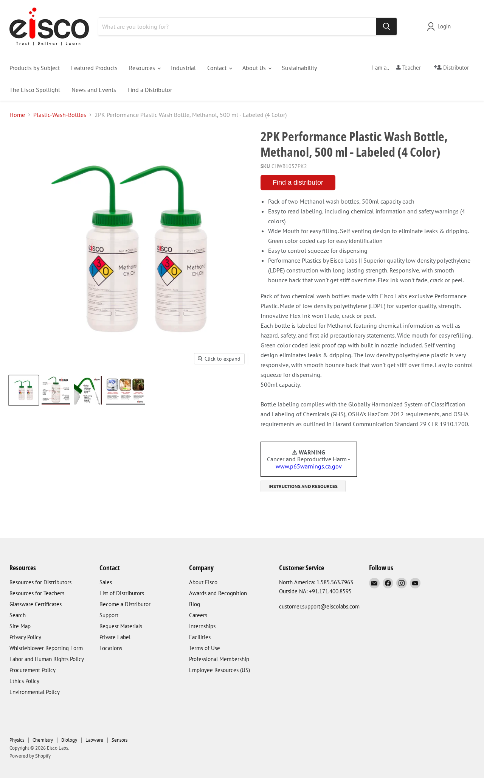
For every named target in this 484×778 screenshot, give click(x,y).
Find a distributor (298, 182)
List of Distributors (121, 593)
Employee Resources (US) (219, 670)
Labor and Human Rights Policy (46, 659)
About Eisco (203, 582)
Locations (110, 648)
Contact (217, 68)
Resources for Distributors (40, 582)
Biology (69, 740)
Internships (202, 626)
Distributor (455, 67)
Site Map (20, 626)
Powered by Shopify (30, 756)
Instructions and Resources (303, 486)
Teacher (411, 67)
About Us (254, 68)
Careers (198, 615)
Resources (143, 68)
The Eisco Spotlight (34, 89)
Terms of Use (204, 648)
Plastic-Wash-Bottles (59, 114)
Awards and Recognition (218, 593)
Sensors (119, 740)
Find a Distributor (149, 89)
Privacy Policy (25, 637)
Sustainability (299, 68)
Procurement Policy (32, 670)
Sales (105, 582)
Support (108, 615)
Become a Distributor (124, 604)
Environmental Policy (34, 692)
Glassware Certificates (35, 604)
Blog (194, 604)
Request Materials (120, 626)
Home (17, 114)
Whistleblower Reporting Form (46, 648)
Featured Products (94, 68)
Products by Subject (34, 68)
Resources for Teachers (36, 593)
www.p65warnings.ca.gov (309, 466)
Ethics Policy (24, 681)
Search (17, 615)
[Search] (386, 26)
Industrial (183, 68)
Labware (94, 740)
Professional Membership (219, 659)
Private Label (114, 637)
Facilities (200, 637)
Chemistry (43, 740)
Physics (16, 740)
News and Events (93, 89)
